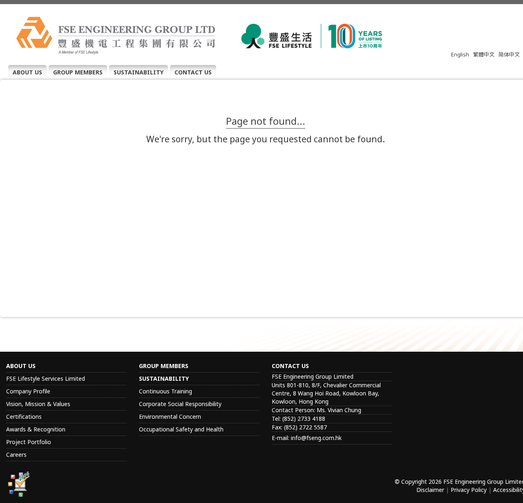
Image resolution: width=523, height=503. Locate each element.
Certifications (24, 416)
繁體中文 (483, 54)
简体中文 (509, 54)
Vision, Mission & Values (38, 404)
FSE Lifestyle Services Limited (45, 378)
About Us (27, 72)
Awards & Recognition (35, 429)
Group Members (78, 72)
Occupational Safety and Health (181, 429)
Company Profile (28, 391)
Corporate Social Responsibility (180, 404)
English (460, 54)
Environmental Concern (170, 416)
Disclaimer (430, 490)
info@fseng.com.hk (316, 438)
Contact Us (193, 72)
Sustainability (138, 72)
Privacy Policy (469, 490)
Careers (16, 454)
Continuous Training (165, 391)
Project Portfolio (28, 442)
